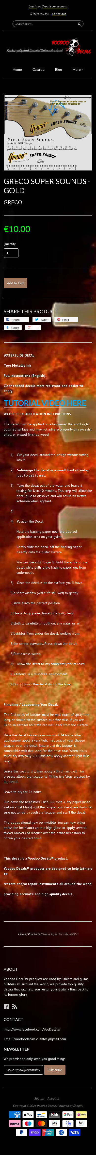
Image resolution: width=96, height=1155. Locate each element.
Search (39, 1098)
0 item (39, 13)
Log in (33, 6)
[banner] (48, 47)
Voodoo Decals (46, 1105)
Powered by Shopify (70, 1105)
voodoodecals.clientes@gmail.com (40, 1039)
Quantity (10, 243)
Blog (58, 69)
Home (17, 69)
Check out (59, 13)
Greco (13, 202)
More (77, 69)
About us (53, 1098)
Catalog (38, 69)
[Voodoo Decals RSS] (14, 1007)
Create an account (54, 6)
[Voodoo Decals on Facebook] (6, 1007)
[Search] (79, 23)
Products (34, 934)
